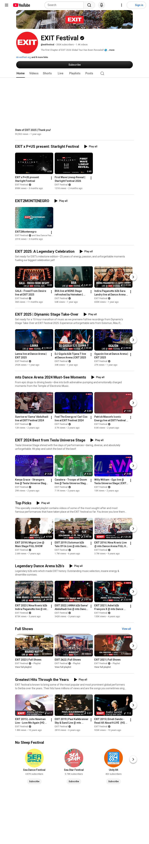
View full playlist (23, 667)
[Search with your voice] (101, 5)
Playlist (37, 663)
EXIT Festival (21, 185)
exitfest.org (25, 57)
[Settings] (121, 5)
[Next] (133, 277)
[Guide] (6, 5)
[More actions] (51, 178)
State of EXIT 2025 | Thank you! (33, 130)
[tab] (20, 73)
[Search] (89, 5)
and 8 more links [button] (39, 57)
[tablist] (74, 73)
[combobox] (65, 5)
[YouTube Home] (21, 5)
